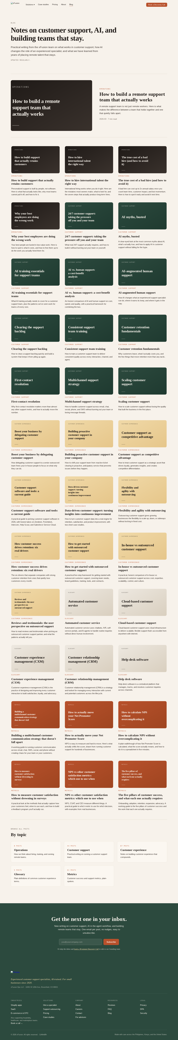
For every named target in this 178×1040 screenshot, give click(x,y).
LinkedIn (43, 1034)
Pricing (55, 4)
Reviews (111, 1005)
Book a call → (17, 1023)
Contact (78, 1013)
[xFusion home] (15, 4)
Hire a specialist (50, 1005)
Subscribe (111, 942)
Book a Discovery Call (156, 5)
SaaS (13, 1009)
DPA (142, 1009)
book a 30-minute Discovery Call (86, 949)
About (63, 4)
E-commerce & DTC (19, 1013)
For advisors (80, 1017)
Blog (71, 4)
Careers (78, 1009)
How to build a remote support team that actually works (132, 97)
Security (143, 1013)
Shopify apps (16, 1005)
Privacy (143, 1005)
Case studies (43, 4)
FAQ (110, 1009)
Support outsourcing (51, 1009)
